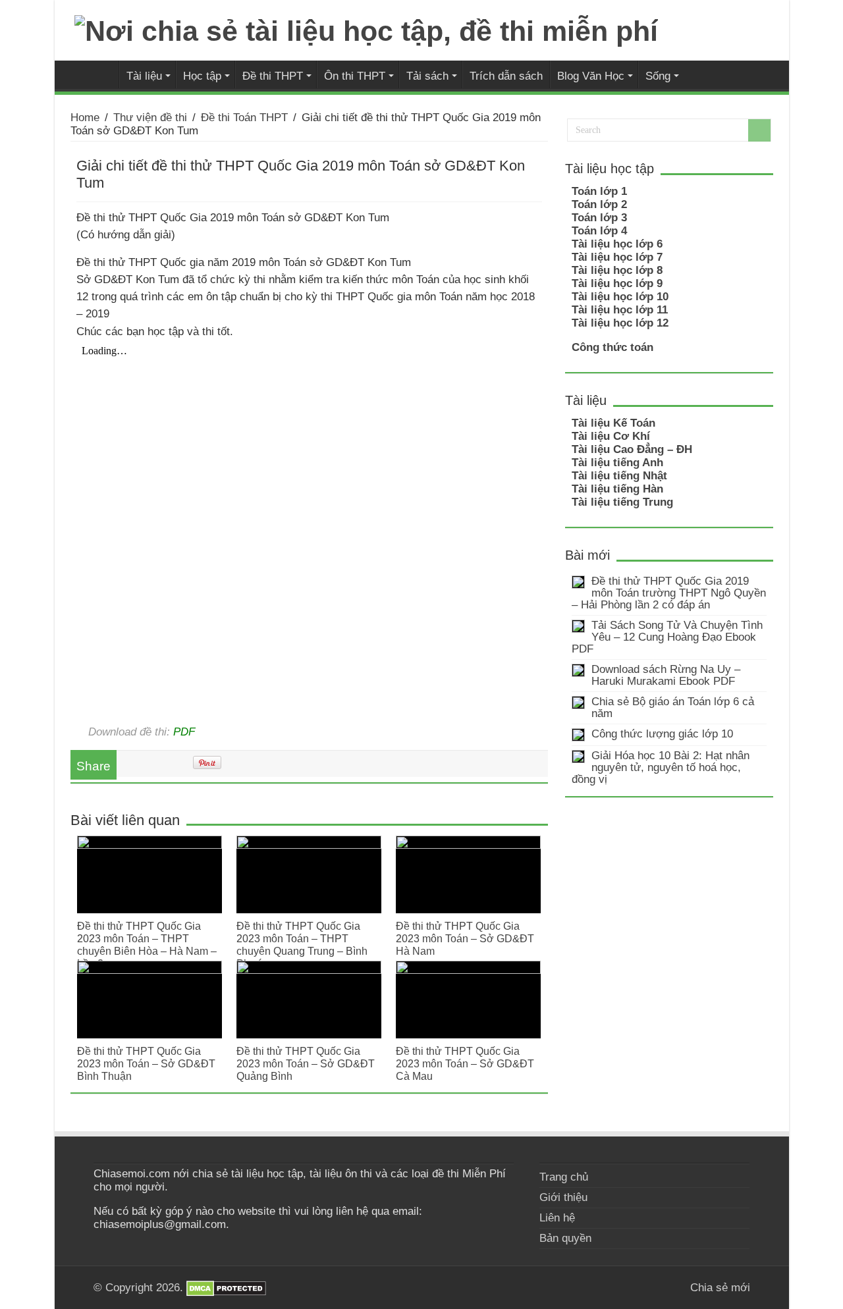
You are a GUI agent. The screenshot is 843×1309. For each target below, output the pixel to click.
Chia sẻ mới (101, 74)
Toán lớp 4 (599, 231)
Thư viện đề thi (150, 117)
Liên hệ (557, 1218)
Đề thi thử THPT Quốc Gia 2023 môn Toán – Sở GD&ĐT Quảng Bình (305, 1063)
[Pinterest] (674, 1287)
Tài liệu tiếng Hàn (617, 489)
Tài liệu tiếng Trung (622, 502)
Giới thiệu (563, 1197)
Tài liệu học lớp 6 (617, 244)
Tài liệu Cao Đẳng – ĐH (632, 449)
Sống (657, 75)
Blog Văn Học (590, 75)
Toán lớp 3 (599, 217)
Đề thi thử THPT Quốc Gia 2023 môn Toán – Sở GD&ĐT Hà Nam (465, 938)
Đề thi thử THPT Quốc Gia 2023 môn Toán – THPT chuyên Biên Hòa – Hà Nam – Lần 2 (147, 944)
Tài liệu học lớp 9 (617, 283)
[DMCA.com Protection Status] (226, 1287)
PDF (184, 731)
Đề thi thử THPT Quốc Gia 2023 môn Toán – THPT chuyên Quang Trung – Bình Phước (301, 944)
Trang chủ (563, 1177)
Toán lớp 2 (599, 204)
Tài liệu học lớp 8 (617, 270)
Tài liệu (144, 75)
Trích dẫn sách (506, 75)
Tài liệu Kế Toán (613, 423)
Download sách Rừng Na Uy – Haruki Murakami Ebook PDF (665, 675)
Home (84, 117)
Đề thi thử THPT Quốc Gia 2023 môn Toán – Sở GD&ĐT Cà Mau (465, 1063)
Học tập (202, 75)
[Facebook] (661, 1287)
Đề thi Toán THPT (244, 117)
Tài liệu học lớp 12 (620, 323)
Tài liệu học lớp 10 (620, 296)
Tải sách (427, 75)
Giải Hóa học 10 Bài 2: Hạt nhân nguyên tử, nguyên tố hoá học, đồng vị (660, 767)
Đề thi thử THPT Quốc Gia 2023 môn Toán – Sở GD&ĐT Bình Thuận (146, 1063)
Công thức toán (612, 347)
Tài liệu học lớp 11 (620, 310)
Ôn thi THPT (354, 75)
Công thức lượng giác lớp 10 (662, 734)
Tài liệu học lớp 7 (617, 257)
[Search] (759, 130)
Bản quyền (565, 1238)
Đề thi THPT (272, 75)
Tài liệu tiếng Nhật (619, 475)
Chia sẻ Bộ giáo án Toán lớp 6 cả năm (672, 707)
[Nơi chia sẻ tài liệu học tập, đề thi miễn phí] (366, 29)
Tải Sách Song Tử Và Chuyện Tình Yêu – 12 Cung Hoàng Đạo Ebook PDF (667, 637)
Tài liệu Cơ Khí (611, 436)
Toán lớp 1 (599, 191)
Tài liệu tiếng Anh (617, 462)
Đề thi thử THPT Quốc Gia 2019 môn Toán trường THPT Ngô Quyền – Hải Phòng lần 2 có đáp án (669, 593)
